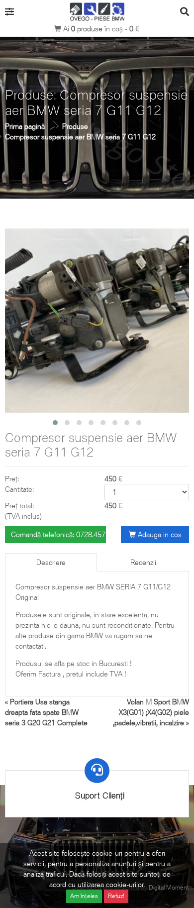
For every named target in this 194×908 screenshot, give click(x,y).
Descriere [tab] (51, 562)
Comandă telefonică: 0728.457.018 (58, 534)
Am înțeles (84, 896)
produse (87, 28)
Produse (75, 126)
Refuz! (116, 896)
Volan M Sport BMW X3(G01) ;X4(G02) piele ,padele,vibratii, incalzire (151, 712)
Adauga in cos (159, 534)
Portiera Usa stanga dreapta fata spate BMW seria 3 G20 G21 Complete (46, 712)
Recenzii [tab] (143, 562)
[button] (55, 423)
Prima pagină (25, 126)
